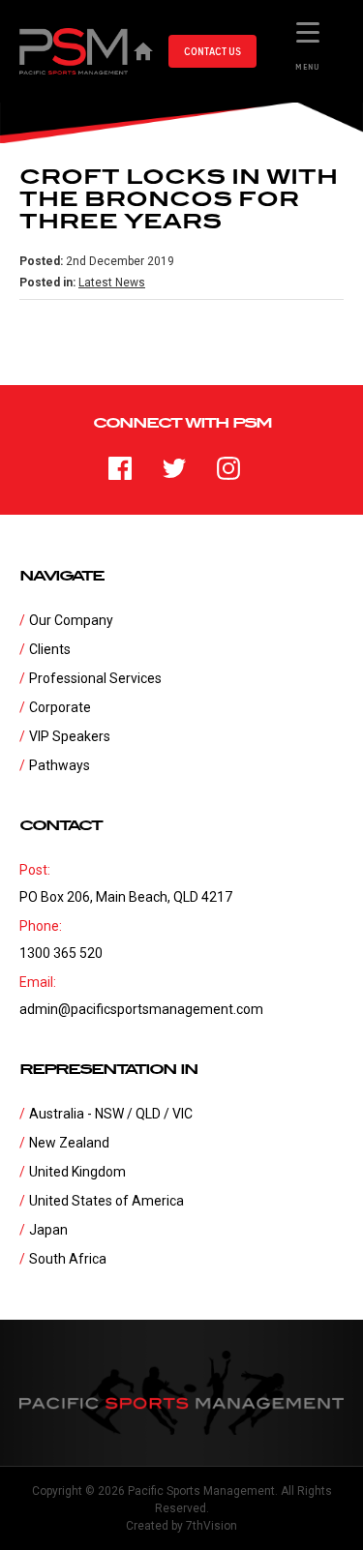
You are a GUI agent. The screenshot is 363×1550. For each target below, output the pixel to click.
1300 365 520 (61, 953)
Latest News (111, 282)
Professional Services (95, 678)
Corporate (60, 707)
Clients (50, 649)
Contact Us (212, 51)
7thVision (211, 1526)
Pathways (59, 765)
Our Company (71, 620)
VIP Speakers (69, 736)
